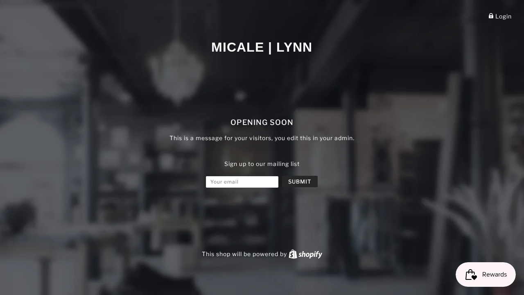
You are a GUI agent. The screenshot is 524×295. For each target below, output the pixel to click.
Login (503, 16)
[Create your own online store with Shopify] (305, 253)
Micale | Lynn (261, 47)
